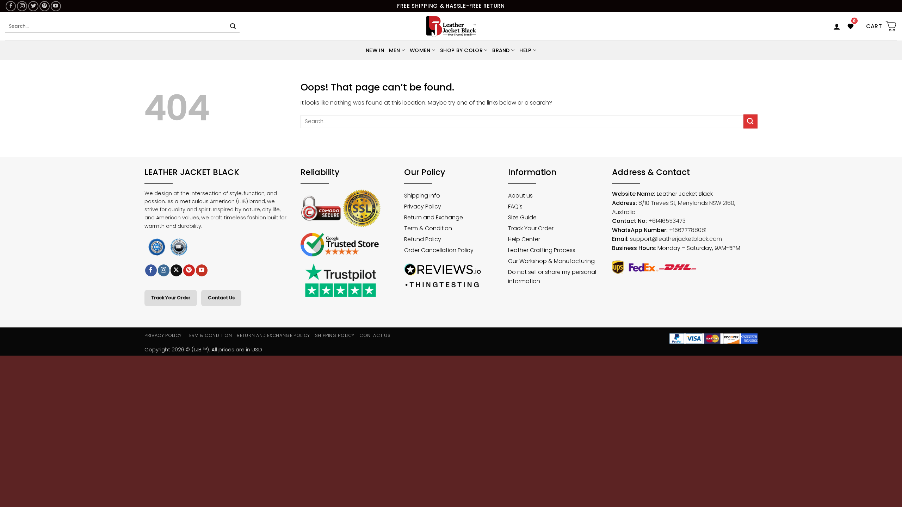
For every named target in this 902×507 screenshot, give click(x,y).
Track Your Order (170, 297)
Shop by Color (461, 50)
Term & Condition (209, 335)
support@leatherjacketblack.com (676, 239)
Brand (500, 50)
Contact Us (221, 297)
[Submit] (233, 26)
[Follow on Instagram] (22, 6)
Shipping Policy (335, 335)
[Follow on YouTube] (56, 6)
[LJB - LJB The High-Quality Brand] (451, 26)
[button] (836, 26)
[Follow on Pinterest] (44, 6)
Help (525, 50)
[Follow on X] (176, 270)
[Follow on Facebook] (11, 6)
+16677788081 (687, 230)
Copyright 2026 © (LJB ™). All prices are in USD (203, 349)
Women (420, 50)
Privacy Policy (163, 335)
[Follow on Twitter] (33, 6)
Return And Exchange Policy (273, 335)
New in (375, 50)
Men (394, 50)
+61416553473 (667, 221)
